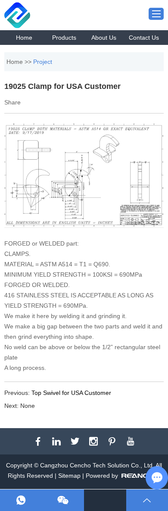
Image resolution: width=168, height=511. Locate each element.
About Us (103, 37)
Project (42, 61)
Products (64, 37)
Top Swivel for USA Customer (71, 392)
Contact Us (144, 37)
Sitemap (69, 475)
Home (24, 37)
